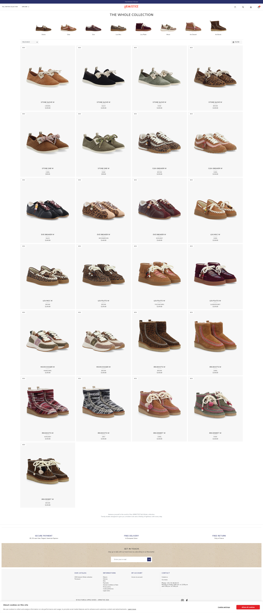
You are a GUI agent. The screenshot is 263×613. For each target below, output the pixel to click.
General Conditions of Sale (110, 585)
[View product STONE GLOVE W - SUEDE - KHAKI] (159, 73)
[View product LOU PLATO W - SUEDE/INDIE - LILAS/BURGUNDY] (215, 271)
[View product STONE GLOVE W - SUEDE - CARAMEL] (47, 73)
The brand (77, 579)
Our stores (165, 580)
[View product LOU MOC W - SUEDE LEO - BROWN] (47, 271)
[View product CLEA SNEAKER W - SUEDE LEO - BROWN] (159, 139)
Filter (237, 42)
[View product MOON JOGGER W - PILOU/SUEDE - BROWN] (103, 337)
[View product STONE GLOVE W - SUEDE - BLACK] (103, 73)
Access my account (137, 577)
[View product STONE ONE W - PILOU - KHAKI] (103, 139)
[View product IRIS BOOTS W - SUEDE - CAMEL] (215, 337)
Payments (106, 583)
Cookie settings (224, 607)
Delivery (105, 579)
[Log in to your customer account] (251, 7)
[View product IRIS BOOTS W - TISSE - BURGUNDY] (47, 404)
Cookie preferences (108, 589)
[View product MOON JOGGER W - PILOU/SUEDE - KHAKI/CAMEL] (47, 337)
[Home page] (131, 6)
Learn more (132, 609)
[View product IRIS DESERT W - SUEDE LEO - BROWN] (47, 470)
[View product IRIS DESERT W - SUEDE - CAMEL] (159, 404)
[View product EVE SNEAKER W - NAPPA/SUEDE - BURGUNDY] (159, 205)
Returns (105, 577)
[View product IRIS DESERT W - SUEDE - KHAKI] (215, 404)
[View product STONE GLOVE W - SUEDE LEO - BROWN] (215, 73)
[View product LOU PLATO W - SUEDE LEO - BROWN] (103, 271)
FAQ (104, 581)
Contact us (165, 577)
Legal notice (106, 591)
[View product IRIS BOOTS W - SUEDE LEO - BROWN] (159, 337)
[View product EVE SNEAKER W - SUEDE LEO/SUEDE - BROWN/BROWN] (103, 205)
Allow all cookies (248, 607)
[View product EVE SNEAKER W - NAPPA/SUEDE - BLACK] (47, 205)
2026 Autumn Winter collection (83, 577)
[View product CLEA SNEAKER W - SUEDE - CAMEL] (215, 139)
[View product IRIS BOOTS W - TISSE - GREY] (103, 404)
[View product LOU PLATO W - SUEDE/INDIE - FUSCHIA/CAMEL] (159, 271)
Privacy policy (107, 587)
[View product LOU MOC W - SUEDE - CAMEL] (215, 205)
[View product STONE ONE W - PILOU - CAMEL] (47, 139)
